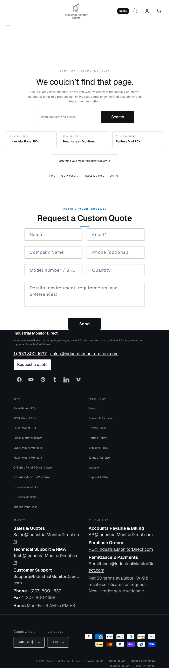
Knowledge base (94, 175)
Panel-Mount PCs (24, 408)
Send (84, 323)
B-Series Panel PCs (26, 487)
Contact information (143, 660)
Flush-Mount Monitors (27, 457)
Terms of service (145, 665)
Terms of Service (99, 457)
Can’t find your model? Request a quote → (84, 161)
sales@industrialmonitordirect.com (84, 353)
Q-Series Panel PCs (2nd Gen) (32, 467)
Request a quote (32, 364)
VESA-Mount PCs (24, 418)
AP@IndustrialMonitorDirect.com (121, 534)
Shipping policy (119, 665)
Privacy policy (94, 660)
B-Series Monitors (24, 497)
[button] (8, 28)
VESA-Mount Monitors (27, 448)
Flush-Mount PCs (24, 428)
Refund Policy (98, 438)
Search (117, 117)
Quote (123, 10)
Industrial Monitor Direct (35, 333)
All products (69, 175)
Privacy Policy (97, 428)
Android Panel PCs (25, 506)
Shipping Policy (98, 448)
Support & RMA (98, 477)
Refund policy (117, 660)
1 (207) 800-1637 (30, 353)
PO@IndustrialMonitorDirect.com (121, 549)
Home (52, 175)
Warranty (94, 467)
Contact (115, 175)
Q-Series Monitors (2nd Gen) (31, 477)
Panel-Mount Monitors (27, 438)
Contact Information (101, 418)
